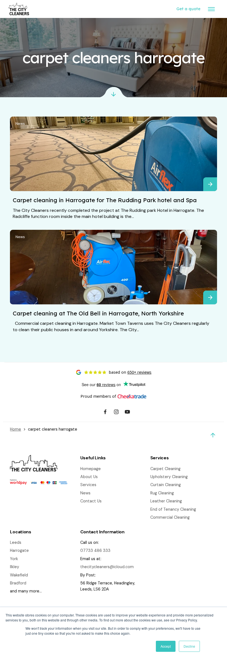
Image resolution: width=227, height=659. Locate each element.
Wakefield (19, 575)
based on (130, 372)
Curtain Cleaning (165, 484)
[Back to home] (19, 9)
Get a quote (188, 8)
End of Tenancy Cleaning (173, 509)
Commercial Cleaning (170, 517)
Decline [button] (189, 646)
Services (88, 484)
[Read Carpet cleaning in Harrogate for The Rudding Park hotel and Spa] (210, 184)
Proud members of (98, 396)
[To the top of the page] (213, 435)
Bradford (18, 583)
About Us (89, 476)
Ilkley (14, 566)
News (20, 123)
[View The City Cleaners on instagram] (116, 412)
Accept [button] (166, 646)
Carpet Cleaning (165, 468)
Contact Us (91, 501)
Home (15, 429)
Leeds (15, 542)
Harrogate (19, 550)
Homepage (90, 468)
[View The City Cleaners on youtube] (127, 412)
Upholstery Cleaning (169, 476)
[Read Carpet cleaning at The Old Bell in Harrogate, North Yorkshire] (210, 297)
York (14, 558)
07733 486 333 (95, 550)
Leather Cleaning (166, 501)
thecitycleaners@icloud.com (107, 566)
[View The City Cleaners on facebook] (105, 412)
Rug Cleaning (162, 493)
